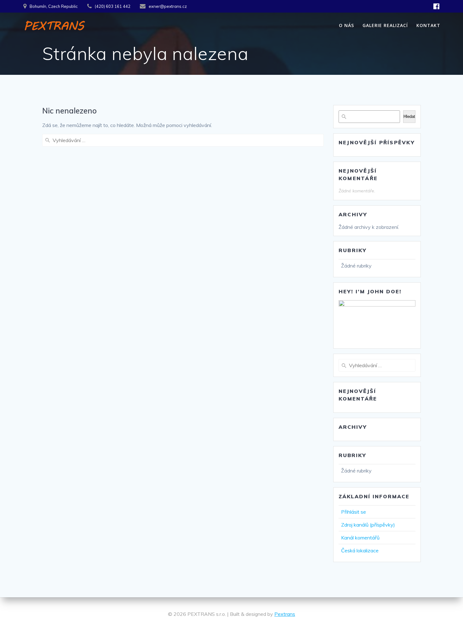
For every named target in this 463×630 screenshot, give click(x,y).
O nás (346, 25)
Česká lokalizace (360, 550)
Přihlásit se (353, 512)
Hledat (409, 116)
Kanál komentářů (360, 537)
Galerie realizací (385, 25)
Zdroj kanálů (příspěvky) (368, 525)
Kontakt (428, 25)
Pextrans (284, 614)
